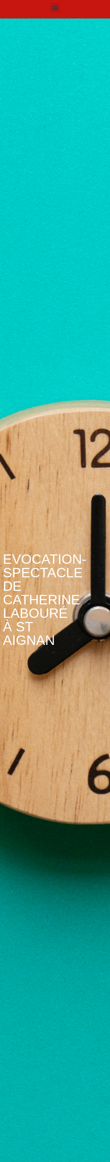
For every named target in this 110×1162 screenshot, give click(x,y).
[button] (55, 8)
